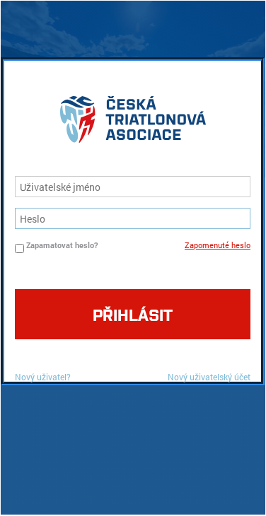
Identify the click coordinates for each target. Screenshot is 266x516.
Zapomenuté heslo (217, 245)
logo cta (133, 123)
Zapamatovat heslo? (62, 245)
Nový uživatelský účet (209, 376)
